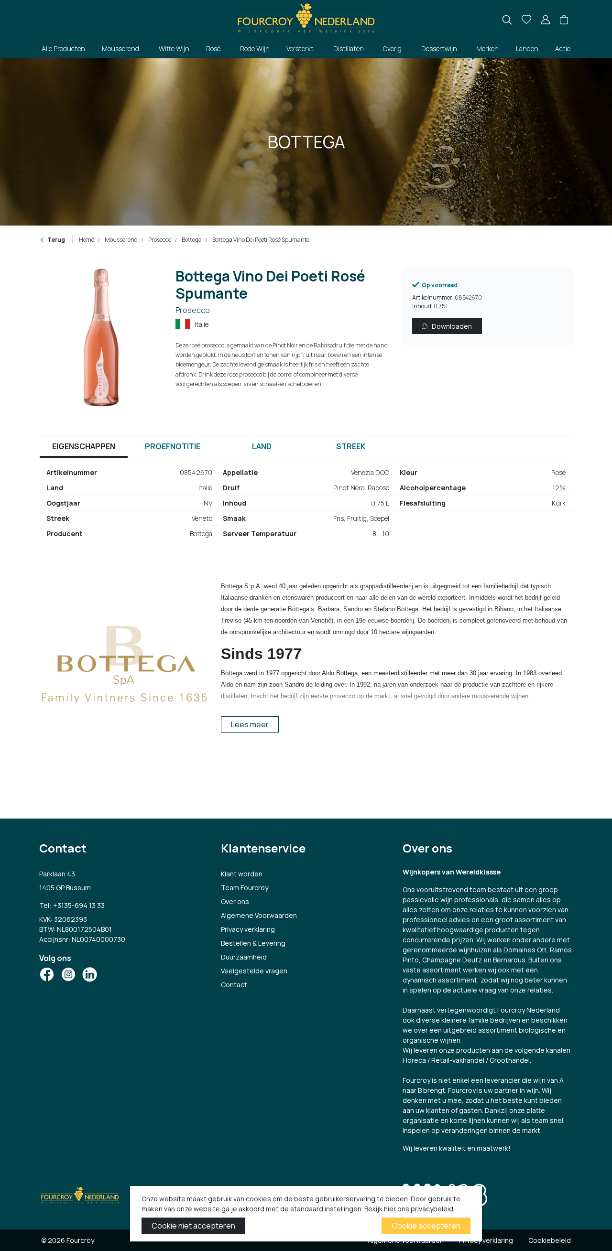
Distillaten (348, 48)
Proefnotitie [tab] (172, 446)
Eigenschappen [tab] (83, 446)
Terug (56, 240)
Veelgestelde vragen (254, 970)
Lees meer (250, 724)
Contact (234, 984)
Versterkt (300, 48)
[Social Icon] (47, 974)
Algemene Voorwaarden (259, 915)
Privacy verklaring (248, 929)
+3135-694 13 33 (79, 905)
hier (390, 1208)
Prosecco (159, 240)
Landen (527, 48)
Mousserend (120, 48)
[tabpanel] (306, 507)
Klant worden (241, 873)
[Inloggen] (545, 20)
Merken (487, 48)
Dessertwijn (439, 48)
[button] (564, 20)
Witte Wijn (174, 48)
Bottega (191, 240)
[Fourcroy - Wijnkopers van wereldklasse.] (306, 17)
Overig (392, 48)
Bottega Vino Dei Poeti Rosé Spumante (260, 240)
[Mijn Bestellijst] (526, 19)
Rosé (213, 48)
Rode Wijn (255, 48)
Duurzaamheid (244, 956)
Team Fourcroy (244, 887)
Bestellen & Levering (253, 943)
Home (86, 240)
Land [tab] (262, 446)
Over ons (235, 901)
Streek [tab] (350, 446)
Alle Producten (63, 48)
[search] (507, 19)
